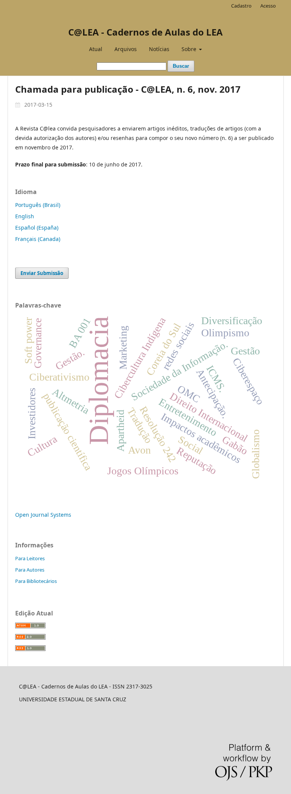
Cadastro (241, 5)
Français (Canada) (37, 238)
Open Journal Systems (43, 514)
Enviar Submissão (41, 273)
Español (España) (36, 227)
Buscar (181, 66)
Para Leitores (30, 558)
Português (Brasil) (37, 204)
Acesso (268, 5)
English (24, 216)
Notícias (159, 49)
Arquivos (125, 49)
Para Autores (29, 569)
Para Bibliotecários (36, 581)
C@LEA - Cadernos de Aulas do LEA (145, 32)
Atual (95, 49)
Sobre (189, 49)
